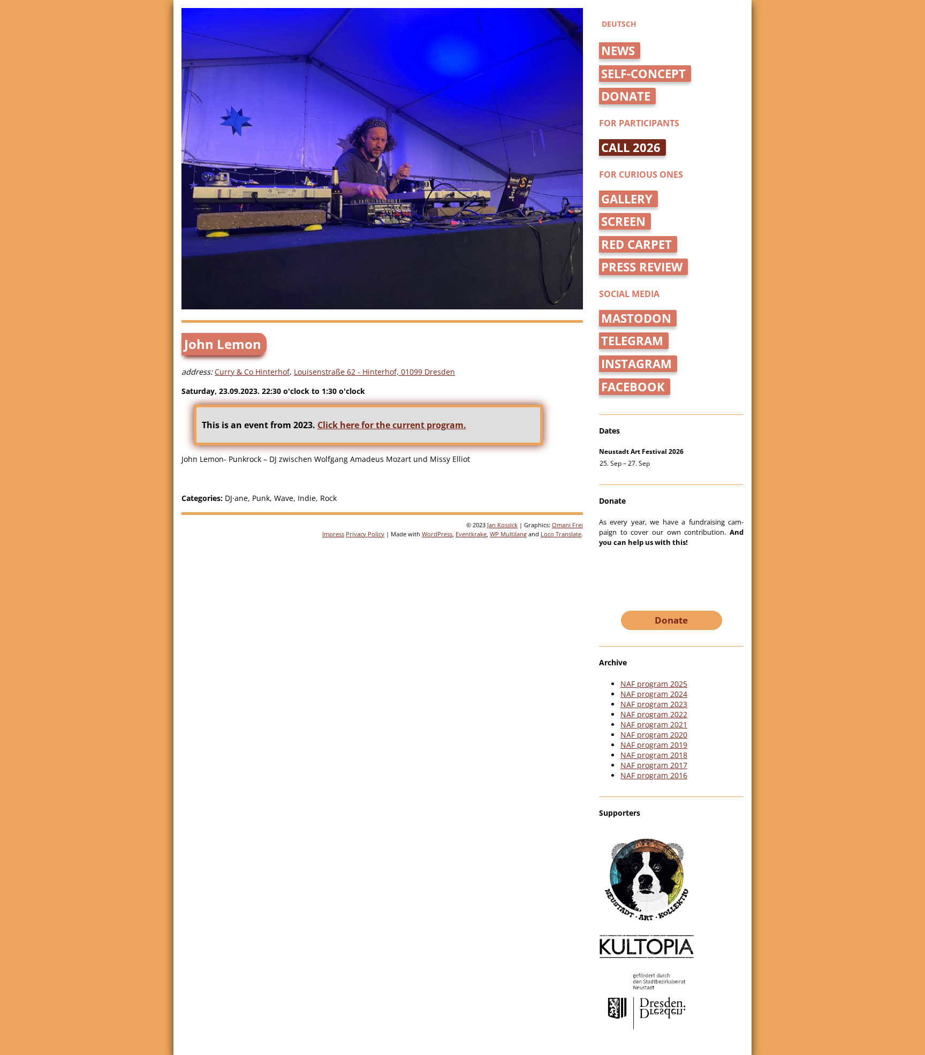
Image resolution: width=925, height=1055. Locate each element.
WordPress (437, 534)
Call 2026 (631, 147)
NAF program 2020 (653, 735)
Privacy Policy (365, 534)
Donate (625, 96)
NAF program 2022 (653, 714)
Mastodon (636, 318)
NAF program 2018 (653, 755)
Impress (333, 534)
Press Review (642, 267)
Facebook (633, 386)
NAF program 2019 (653, 745)
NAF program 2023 (653, 704)
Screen (623, 221)
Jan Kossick (502, 525)
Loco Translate (561, 534)
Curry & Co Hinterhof (252, 372)
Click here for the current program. (391, 425)
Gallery (627, 199)
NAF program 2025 (653, 684)
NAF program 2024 (653, 694)
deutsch (619, 24)
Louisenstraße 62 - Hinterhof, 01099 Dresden (374, 372)
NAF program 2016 (653, 775)
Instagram (636, 363)
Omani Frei (567, 525)
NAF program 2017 (653, 765)
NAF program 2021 (653, 724)
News (618, 50)
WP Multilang (508, 534)
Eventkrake (471, 534)
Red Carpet (636, 244)
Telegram (632, 340)
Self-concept (643, 73)
